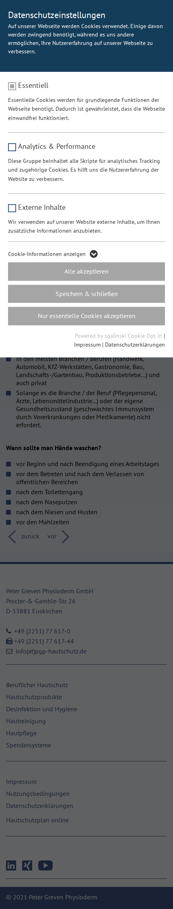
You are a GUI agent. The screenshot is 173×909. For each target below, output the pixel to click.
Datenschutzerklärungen (135, 344)
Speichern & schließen (87, 294)
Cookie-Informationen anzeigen (47, 254)
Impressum (87, 344)
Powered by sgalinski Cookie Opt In (119, 335)
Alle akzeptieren (86, 271)
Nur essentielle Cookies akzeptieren (87, 316)
